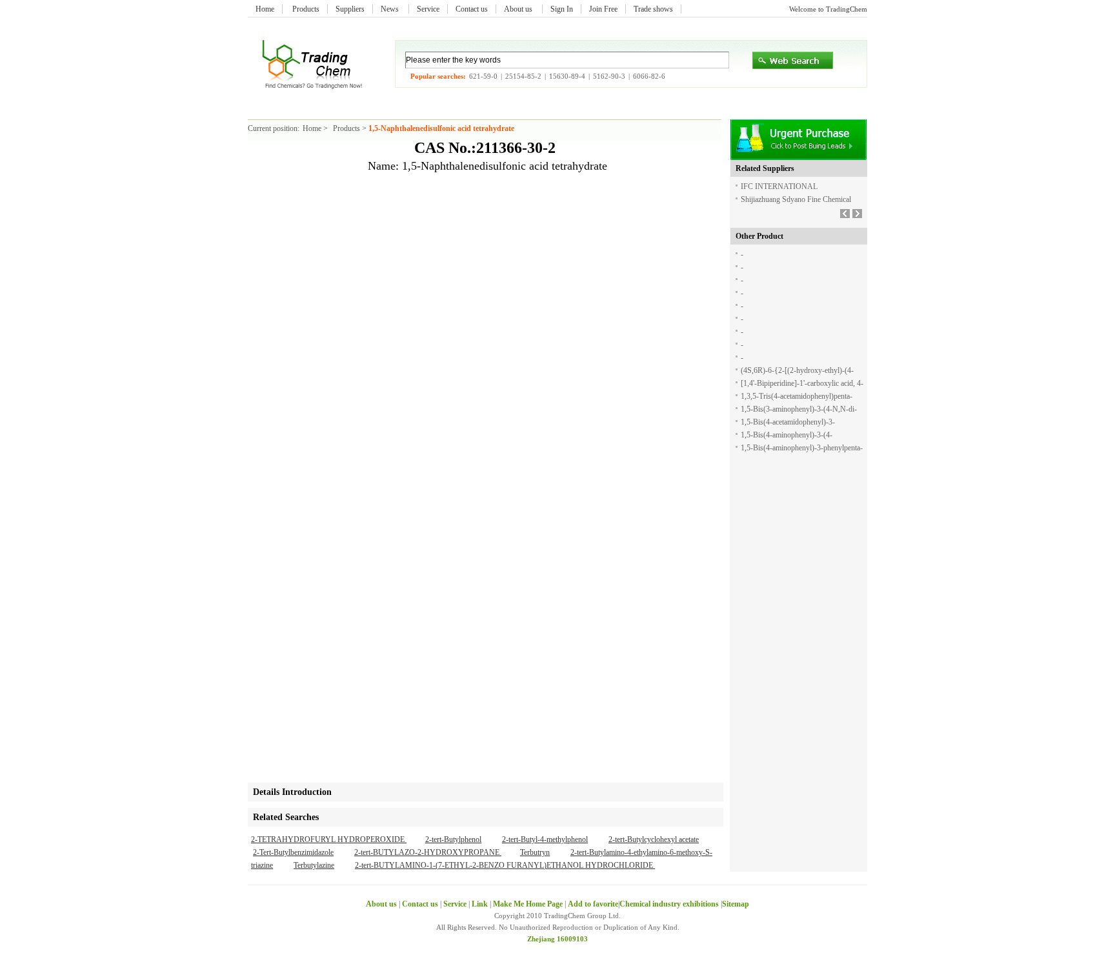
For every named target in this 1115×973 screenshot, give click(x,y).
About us (519, 9)
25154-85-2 (523, 76)
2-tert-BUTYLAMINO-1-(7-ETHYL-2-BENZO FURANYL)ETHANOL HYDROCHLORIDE (505, 865)
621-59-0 (483, 76)
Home (265, 9)
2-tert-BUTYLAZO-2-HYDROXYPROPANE (427, 852)
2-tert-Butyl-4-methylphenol (545, 839)
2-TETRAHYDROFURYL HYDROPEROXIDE (329, 839)
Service (428, 9)
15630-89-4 (567, 76)
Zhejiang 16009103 (557, 939)
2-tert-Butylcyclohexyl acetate (653, 839)
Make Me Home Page (528, 903)
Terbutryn (535, 852)
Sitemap (735, 903)
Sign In (561, 9)
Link (480, 903)
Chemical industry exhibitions (670, 903)
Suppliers (350, 9)
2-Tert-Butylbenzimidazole (293, 852)
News (391, 9)
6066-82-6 (649, 76)
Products (305, 9)
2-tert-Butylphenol (453, 839)
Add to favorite (593, 903)
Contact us (472, 9)
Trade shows (653, 9)
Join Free (603, 9)
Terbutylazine (314, 865)
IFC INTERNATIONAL (779, 186)
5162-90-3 (609, 76)
